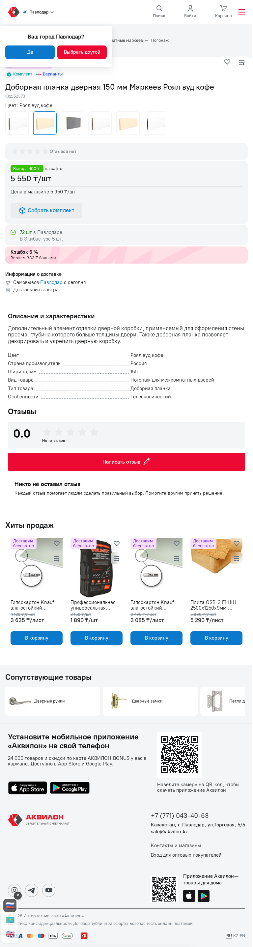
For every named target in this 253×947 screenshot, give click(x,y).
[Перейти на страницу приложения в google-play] (70, 788)
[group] (31, 151)
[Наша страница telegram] (31, 890)
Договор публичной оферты (100, 923)
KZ (236, 935)
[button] (227, 62)
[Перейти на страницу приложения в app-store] (27, 788)
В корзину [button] (36, 638)
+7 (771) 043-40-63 (180, 815)
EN (242, 935)
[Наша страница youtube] (48, 890)
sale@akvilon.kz (169, 832)
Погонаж (160, 40)
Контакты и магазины (176, 845)
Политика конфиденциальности (40, 923)
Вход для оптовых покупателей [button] (186, 855)
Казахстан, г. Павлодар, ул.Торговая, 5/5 (198, 825)
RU (229, 935)
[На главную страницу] (40, 835)
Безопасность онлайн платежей (161, 923)
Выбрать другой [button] (82, 52)
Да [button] (30, 52)
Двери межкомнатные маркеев (112, 40)
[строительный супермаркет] (14, 12)
